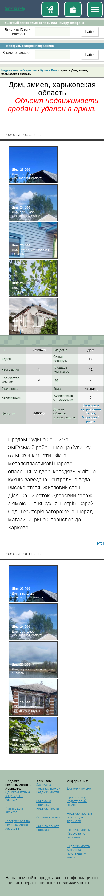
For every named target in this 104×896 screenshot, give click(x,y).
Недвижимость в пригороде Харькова (79, 817)
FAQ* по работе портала (47, 828)
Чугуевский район (90, 419)
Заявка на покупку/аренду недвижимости (48, 788)
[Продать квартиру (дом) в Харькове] (73, 9)
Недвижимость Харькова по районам (78, 833)
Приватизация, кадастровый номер (78, 801)
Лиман (90, 413)
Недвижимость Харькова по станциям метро (78, 851)
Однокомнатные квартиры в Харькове (17, 796)
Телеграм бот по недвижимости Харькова (17, 824)
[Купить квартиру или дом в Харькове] (50, 9)
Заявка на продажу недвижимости (47, 804)
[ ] (87, 544)
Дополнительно (79, 788)
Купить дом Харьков (14, 810)
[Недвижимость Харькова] (15, 10)
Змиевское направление (91, 407)
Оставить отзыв (48, 817)
